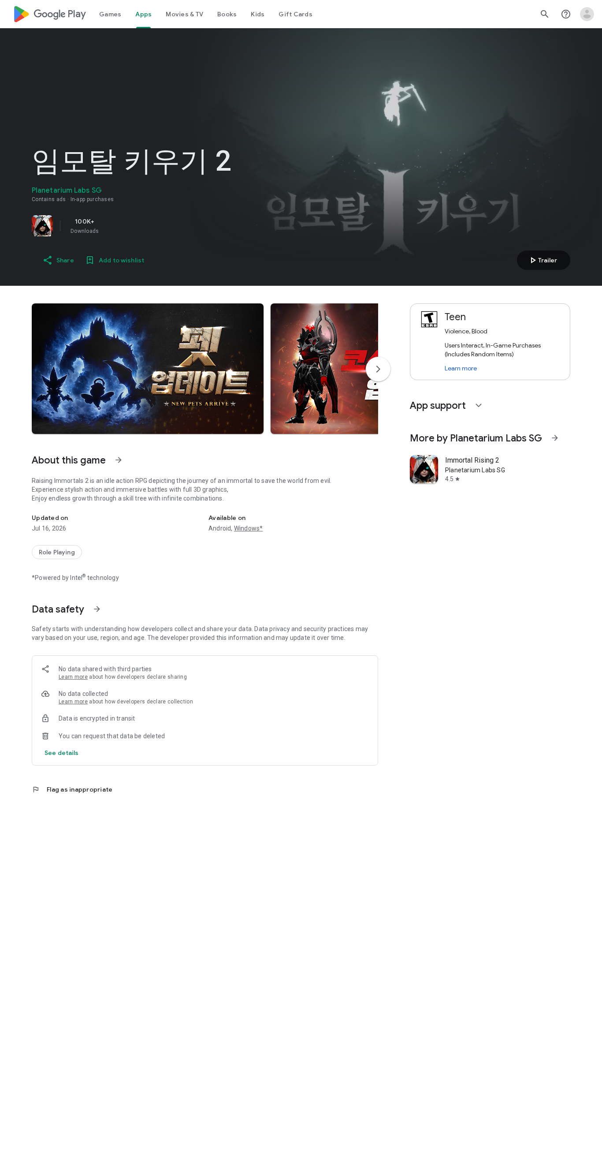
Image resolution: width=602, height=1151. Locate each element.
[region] (155, 225)
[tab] (110, 14)
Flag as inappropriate (72, 789)
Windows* (248, 528)
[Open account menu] (587, 14)
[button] (148, 368)
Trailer (542, 260)
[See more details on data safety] (61, 752)
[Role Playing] (57, 552)
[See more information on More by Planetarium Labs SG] (554, 437)
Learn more (73, 677)
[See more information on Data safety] (97, 609)
